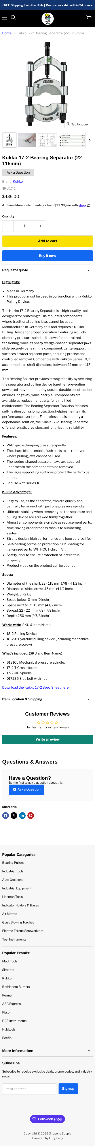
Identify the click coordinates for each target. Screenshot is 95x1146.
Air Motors (9, 914)
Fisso (6, 1012)
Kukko (18, 182)
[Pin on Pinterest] (30, 815)
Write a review (48, 739)
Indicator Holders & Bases (20, 905)
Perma (7, 995)
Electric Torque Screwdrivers (22, 931)
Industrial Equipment (16, 888)
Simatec (8, 969)
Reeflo (6, 1038)
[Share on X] (14, 815)
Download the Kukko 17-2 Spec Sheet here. (35, 687)
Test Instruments (14, 939)
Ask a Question (18, 173)
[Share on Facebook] (5, 815)
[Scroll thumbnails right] (88, 140)
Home (7, 33)
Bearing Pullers (13, 862)
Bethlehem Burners (16, 987)
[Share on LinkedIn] (22, 815)
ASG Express (11, 1004)
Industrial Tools (12, 871)
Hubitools (8, 1029)
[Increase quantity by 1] (40, 226)
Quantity (8, 216)
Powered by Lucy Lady (47, 1138)
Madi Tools (9, 961)
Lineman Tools (12, 896)
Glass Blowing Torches (18, 922)
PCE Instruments (14, 1021)
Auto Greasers (12, 879)
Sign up (68, 1088)
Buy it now (47, 256)
